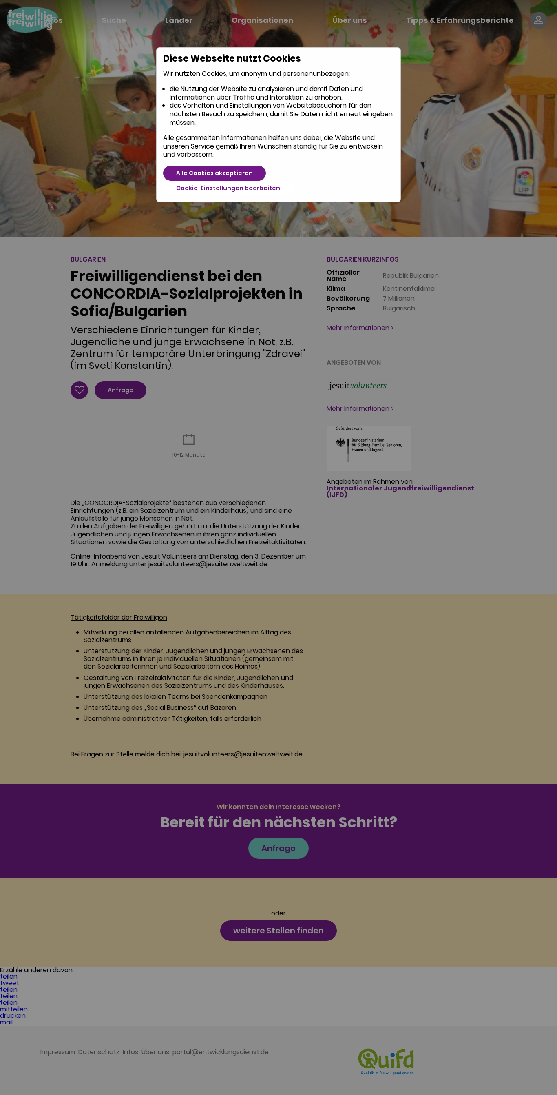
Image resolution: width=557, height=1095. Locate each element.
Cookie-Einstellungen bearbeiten (228, 188)
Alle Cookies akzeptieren (214, 173)
